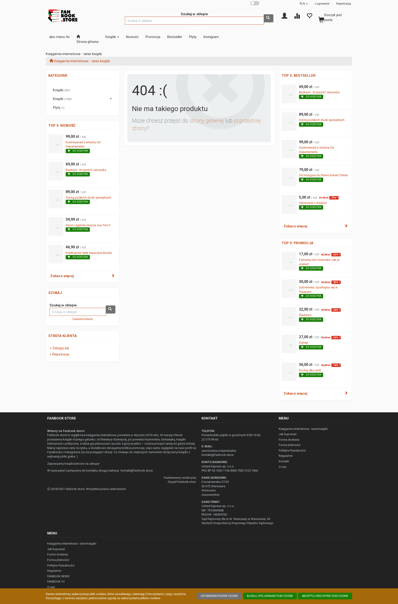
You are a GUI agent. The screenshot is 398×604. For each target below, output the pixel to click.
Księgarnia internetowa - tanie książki (303, 429)
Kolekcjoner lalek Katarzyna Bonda (89, 253)
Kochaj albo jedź (310, 370)
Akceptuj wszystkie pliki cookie (325, 596)
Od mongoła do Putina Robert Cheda (323, 175)
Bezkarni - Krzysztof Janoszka (86, 170)
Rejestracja (343, 3)
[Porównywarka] (297, 15)
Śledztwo (305, 315)
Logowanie (322, 3)
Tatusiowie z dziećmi (313, 203)
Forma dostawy (289, 439)
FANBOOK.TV (56, 581)
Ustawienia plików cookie (219, 596)
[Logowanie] (284, 15)
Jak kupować (288, 434)
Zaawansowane (199, 27)
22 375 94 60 (210, 439)
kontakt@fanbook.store (137, 470)
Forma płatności (290, 445)
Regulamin (286, 455)
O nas (282, 467)
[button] (303, 3)
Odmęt (303, 342)
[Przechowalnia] (309, 15)
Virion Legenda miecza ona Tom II (88, 225)
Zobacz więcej (62, 276)
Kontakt (284, 461)
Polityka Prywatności (292, 450)
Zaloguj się (60, 348)
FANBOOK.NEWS (58, 576)
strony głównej (207, 121)
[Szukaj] (268, 18)
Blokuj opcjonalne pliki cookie (270, 596)
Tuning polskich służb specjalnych (88, 197)
